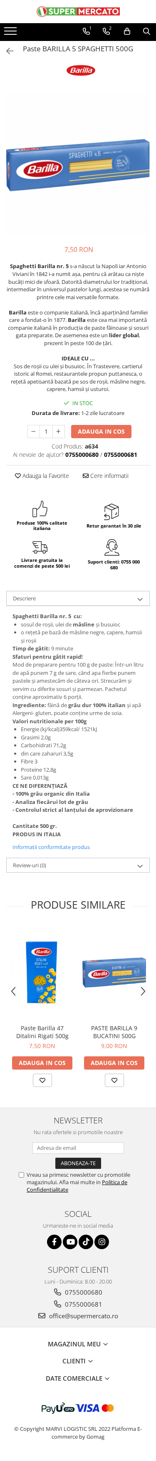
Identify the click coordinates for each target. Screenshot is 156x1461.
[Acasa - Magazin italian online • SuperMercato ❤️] (78, 11)
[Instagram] (101, 1242)
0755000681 (82, 1304)
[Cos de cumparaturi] (127, 31)
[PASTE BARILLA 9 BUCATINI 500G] (114, 972)
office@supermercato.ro (82, 1316)
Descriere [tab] (24, 598)
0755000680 (82, 1292)
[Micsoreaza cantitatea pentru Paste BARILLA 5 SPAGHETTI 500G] (33, 431)
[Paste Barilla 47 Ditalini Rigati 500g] (42, 972)
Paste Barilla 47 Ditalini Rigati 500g (42, 1032)
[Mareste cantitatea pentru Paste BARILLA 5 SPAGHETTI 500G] (58, 431)
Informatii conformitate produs (51, 847)
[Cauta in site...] (146, 31)
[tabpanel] (78, 165)
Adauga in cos (101, 431)
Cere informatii (109, 476)
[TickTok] (86, 1242)
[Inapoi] (6, 51)
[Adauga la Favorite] (42, 1080)
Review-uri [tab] (29, 865)
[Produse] (11, 33)
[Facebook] (54, 1242)
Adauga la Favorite (45, 476)
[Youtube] (70, 1242)
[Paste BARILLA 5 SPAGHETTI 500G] (78, 165)
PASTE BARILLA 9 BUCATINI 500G (114, 1032)
